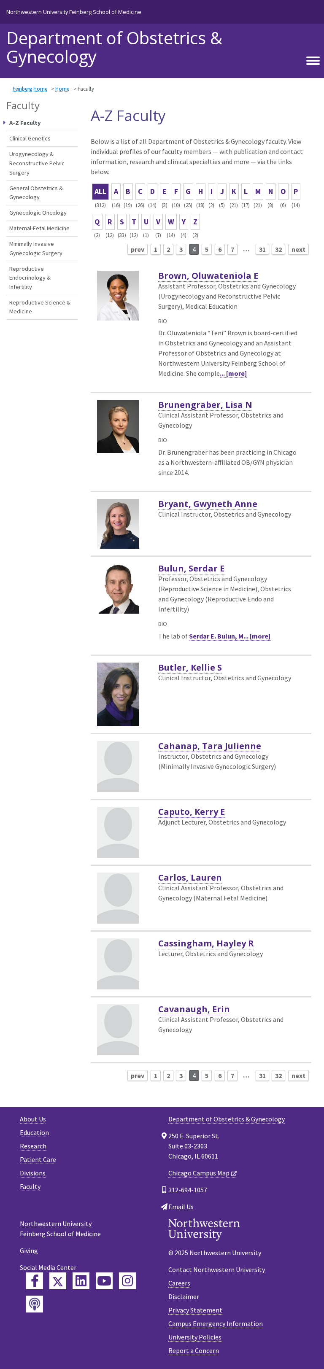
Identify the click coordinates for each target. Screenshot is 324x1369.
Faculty (30, 1186)
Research (33, 1146)
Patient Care (38, 1159)
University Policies (194, 1337)
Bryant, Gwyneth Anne (207, 503)
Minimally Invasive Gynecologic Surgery (35, 248)
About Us (33, 1119)
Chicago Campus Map (199, 1173)
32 (278, 249)
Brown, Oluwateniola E (208, 275)
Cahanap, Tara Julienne (209, 746)
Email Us (181, 1206)
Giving (29, 1250)
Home (62, 88)
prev (137, 249)
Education (34, 1132)
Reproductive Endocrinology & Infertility (30, 278)
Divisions (33, 1173)
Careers (179, 1283)
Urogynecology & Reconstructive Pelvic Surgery (37, 163)
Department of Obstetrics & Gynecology (114, 47)
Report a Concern (193, 1350)
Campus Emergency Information (215, 1323)
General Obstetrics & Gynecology (36, 192)
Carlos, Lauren (190, 877)
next (298, 249)
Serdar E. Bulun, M (216, 636)
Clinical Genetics (30, 138)
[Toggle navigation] (313, 61)
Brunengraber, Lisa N (205, 404)
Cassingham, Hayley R (206, 943)
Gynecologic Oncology (38, 212)
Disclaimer (183, 1296)
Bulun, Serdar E (191, 568)
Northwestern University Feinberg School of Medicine (73, 12)
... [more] (233, 373)
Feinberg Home (30, 88)
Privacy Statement (195, 1310)
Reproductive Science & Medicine (39, 307)
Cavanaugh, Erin (194, 1009)
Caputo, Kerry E (191, 811)
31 (262, 249)
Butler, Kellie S (190, 667)
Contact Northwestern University (216, 1269)
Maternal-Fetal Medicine (39, 228)
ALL (100, 191)
